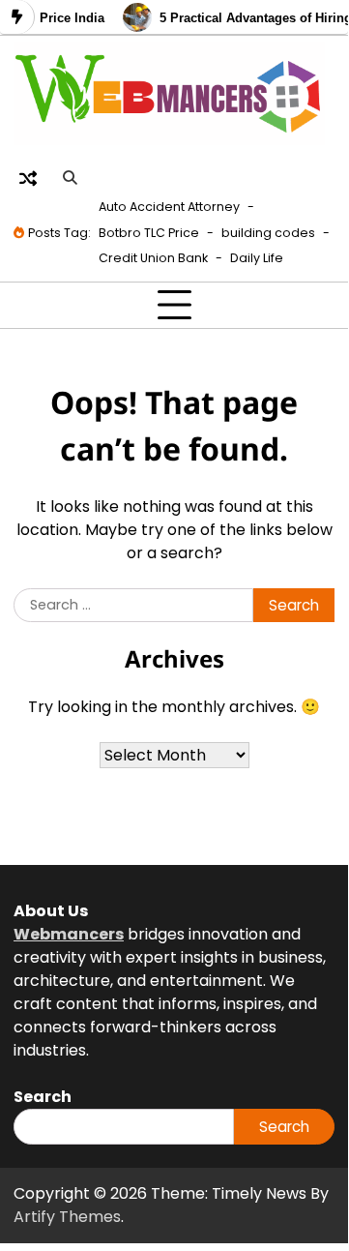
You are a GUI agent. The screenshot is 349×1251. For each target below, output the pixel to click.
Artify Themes (67, 1217)
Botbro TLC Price (149, 232)
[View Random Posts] (28, 178)
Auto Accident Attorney (169, 206)
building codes (268, 232)
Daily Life (256, 258)
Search (284, 1127)
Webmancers (69, 934)
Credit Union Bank (153, 258)
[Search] (69, 178)
